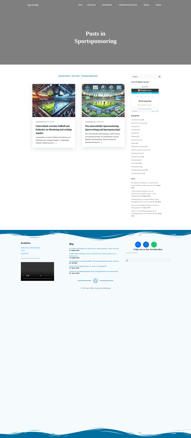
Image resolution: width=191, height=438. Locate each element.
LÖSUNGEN (91, 5)
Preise (158, 5)
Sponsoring (134, 160)
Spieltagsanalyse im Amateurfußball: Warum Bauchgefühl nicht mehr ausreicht (93, 261)
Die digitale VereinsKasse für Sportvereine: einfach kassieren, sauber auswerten (94, 248)
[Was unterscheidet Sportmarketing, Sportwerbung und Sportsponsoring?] (103, 100)
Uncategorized (135, 167)
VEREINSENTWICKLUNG (128, 5)
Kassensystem (135, 140)
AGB (23, 251)
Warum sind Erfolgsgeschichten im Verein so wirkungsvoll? (88, 266)
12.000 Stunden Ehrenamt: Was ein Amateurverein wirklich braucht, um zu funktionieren (143, 193)
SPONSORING (107, 5)
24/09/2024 (99, 122)
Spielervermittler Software (139, 150)
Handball (134, 136)
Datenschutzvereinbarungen (30, 248)
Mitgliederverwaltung (138, 146)
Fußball (133, 133)
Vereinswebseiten (136, 173)
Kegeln (133, 143)
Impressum (25, 253)
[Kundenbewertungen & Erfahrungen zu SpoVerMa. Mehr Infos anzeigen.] (145, 98)
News (80, 5)
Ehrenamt (134, 126)
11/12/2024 (50, 122)
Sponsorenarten (64, 76)
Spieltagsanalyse (136, 153)
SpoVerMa (75, 76)
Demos (146, 5)
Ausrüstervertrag (136, 120)
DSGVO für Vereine (137, 123)
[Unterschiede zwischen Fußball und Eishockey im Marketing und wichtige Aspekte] (53, 100)
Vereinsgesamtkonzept (89, 76)
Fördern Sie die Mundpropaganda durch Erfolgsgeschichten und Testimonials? (93, 271)
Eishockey (134, 130)
